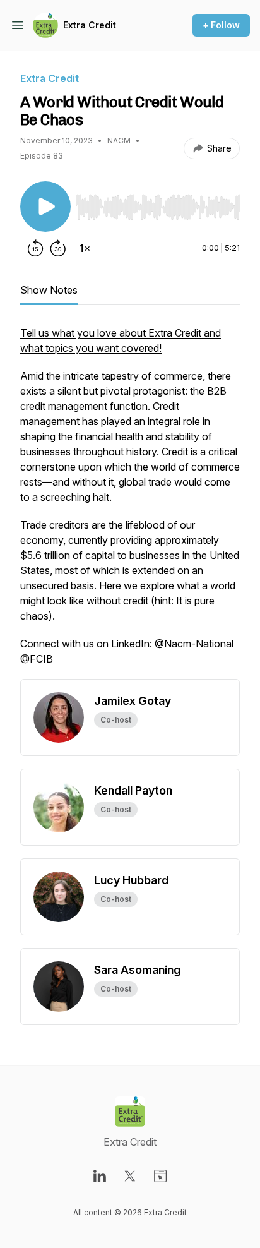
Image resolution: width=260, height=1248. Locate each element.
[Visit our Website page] (160, 1176)
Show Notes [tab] (49, 290)
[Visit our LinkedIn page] (99, 1176)
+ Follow (221, 25)
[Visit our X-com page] (130, 1176)
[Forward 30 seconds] (58, 248)
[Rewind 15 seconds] (35, 248)
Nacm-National (198, 643)
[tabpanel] (130, 502)
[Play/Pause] (45, 206)
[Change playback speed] (84, 248)
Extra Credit (89, 25)
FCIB (41, 658)
